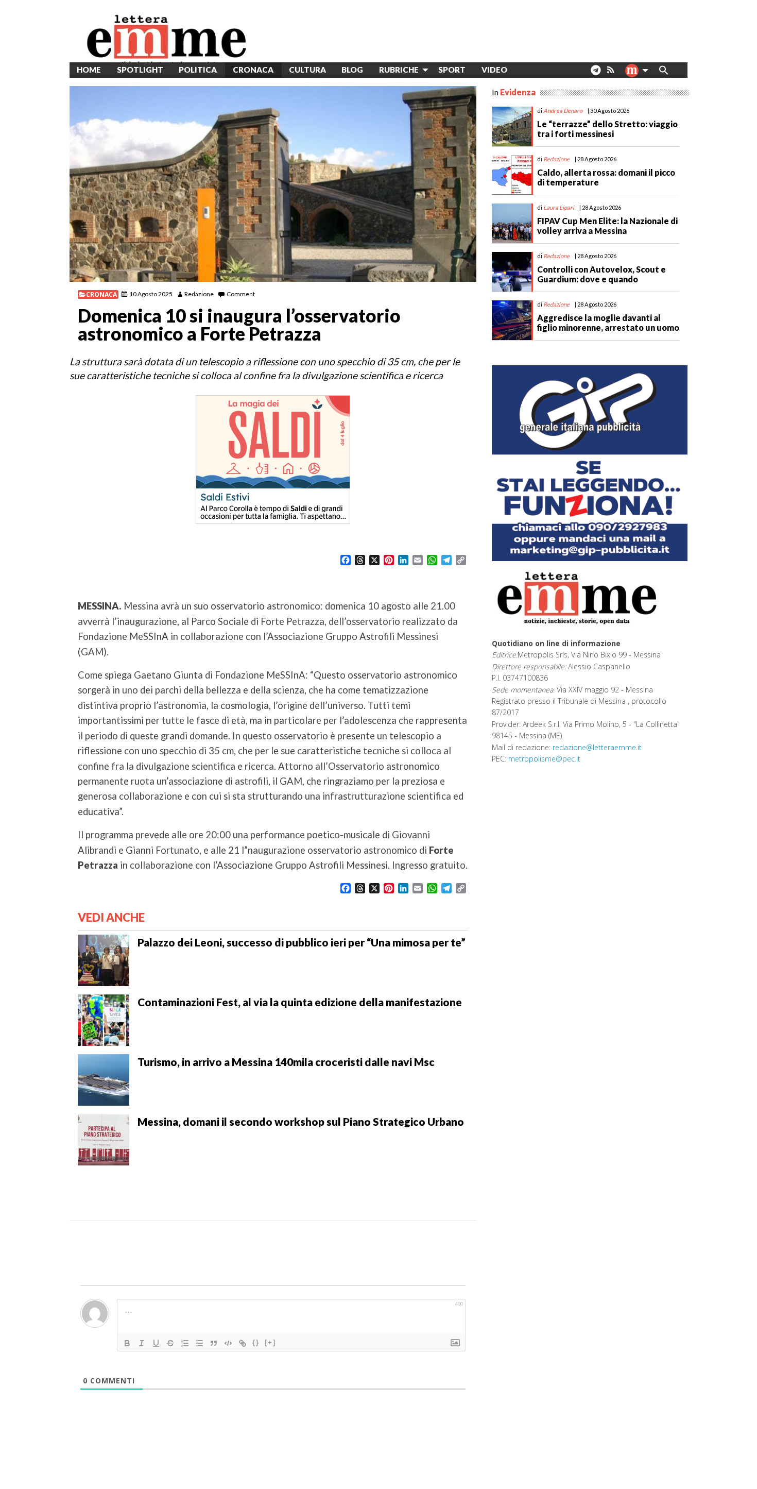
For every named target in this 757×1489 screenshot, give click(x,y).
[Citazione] (214, 1343)
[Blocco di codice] (228, 1343)
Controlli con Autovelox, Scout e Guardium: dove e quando (601, 274)
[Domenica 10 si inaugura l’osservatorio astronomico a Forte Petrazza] (273, 184)
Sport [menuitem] (452, 69)
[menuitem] (522, 69)
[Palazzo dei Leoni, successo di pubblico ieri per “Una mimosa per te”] (103, 959)
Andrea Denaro (562, 110)
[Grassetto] (127, 1343)
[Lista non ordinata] (199, 1343)
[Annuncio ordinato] (185, 1343)
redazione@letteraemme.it (597, 747)
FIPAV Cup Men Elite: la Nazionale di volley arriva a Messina (607, 225)
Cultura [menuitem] (307, 69)
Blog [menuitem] (352, 69)
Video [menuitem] (494, 69)
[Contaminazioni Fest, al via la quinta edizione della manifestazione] (103, 1018)
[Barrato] (170, 1343)
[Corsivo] (141, 1343)
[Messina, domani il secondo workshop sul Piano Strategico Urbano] (103, 1138)
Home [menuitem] (89, 69)
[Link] (242, 1343)
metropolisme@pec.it (544, 759)
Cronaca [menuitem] (253, 69)
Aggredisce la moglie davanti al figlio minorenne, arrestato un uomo (608, 322)
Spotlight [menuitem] (140, 69)
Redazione (199, 294)
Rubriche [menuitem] (399, 69)
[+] (270, 1342)
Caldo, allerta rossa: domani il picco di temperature (606, 177)
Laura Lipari (558, 207)
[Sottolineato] (156, 1343)
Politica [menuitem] (198, 69)
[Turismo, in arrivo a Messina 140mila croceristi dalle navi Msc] (103, 1078)
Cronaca (101, 294)
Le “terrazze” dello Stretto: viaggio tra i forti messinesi (607, 129)
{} (256, 1342)
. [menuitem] (595, 74)
